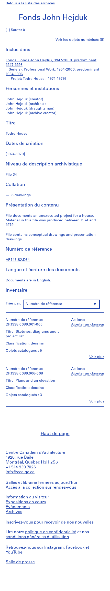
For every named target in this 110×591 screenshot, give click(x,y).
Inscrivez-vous (19, 522)
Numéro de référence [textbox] (44, 304)
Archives (14, 512)
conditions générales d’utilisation (37, 537)
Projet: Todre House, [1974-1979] (38, 79)
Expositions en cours (26, 502)
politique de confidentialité (50, 532)
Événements (18, 507)
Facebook (75, 548)
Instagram (54, 548)
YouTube (14, 552)
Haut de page (55, 434)
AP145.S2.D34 (18, 260)
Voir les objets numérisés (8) (80, 40)
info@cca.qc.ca (20, 472)
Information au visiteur (27, 497)
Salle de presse (20, 562)
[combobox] (61, 304)
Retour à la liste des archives (30, 3)
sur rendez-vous (60, 488)
